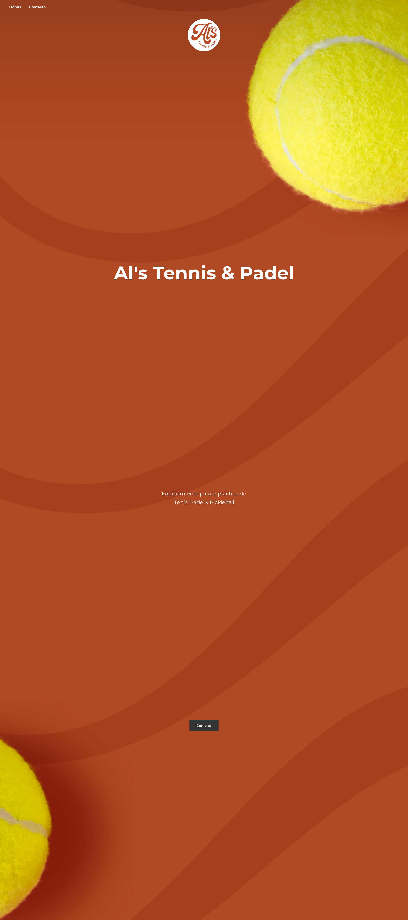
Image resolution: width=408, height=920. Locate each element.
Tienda (14, 7)
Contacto (37, 7)
